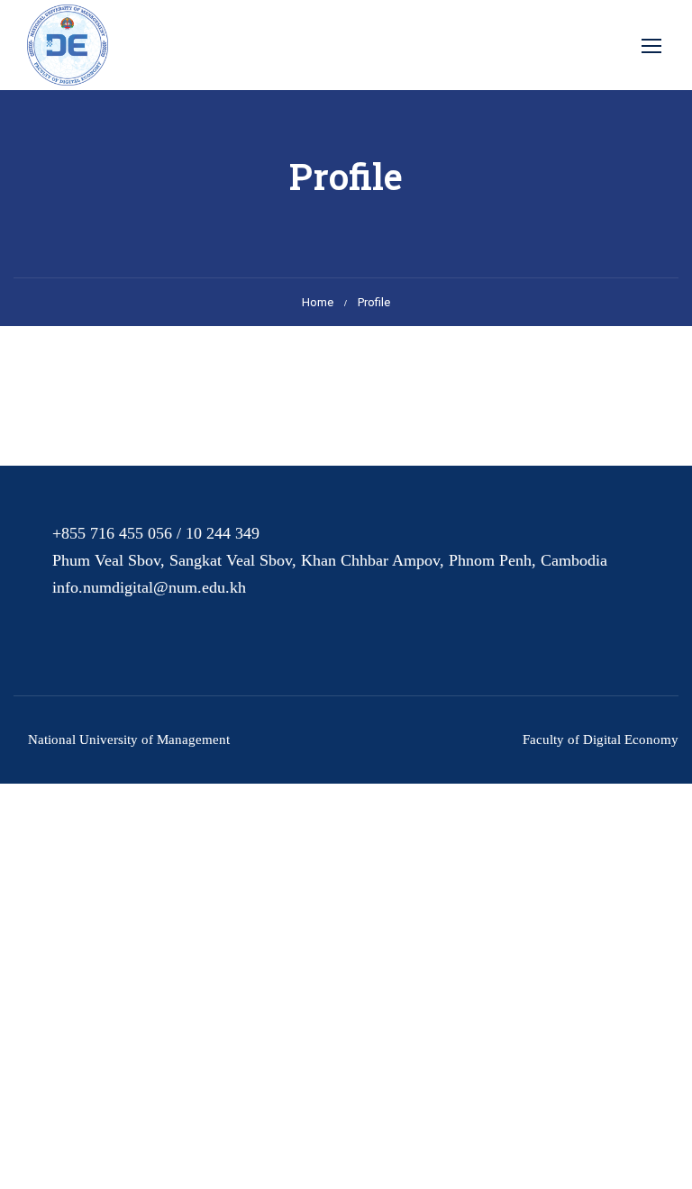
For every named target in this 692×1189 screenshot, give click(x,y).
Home (317, 302)
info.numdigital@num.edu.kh (149, 587)
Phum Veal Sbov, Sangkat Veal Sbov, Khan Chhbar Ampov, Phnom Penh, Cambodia (329, 560)
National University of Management (129, 739)
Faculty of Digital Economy (600, 739)
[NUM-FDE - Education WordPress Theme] (67, 45)
